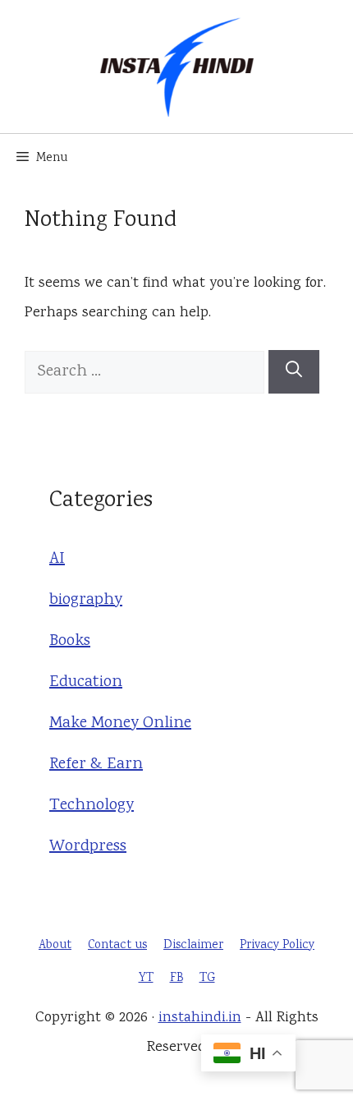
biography (85, 600)
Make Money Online (120, 723)
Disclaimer (193, 946)
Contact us (117, 946)
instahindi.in (199, 1018)
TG (207, 979)
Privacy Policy (277, 946)
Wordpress (87, 847)
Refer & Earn (96, 764)
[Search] (293, 372)
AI (57, 559)
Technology (91, 806)
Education (85, 682)
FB (176, 979)
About (55, 946)
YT (146, 979)
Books (69, 641)
